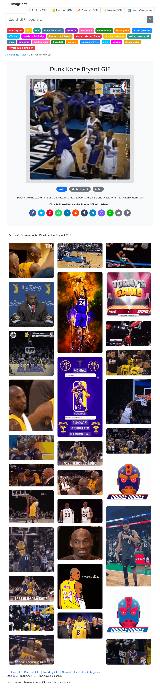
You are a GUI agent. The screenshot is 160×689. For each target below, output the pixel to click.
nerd (105, 41)
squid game (122, 30)
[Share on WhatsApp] (58, 212)
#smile (15, 263)
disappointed (132, 41)
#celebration (115, 308)
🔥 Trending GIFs (88, 10)
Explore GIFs (14, 672)
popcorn (71, 30)
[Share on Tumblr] (84, 212)
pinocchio (24, 41)
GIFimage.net (12, 54)
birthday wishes (142, 30)
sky (37, 30)
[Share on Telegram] (92, 212)
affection (13, 36)
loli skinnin (86, 30)
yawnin (117, 41)
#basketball (17, 371)
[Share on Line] (110, 212)
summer (72, 41)
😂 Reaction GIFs (62, 10)
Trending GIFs (51, 672)
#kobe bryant (80, 189)
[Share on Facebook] (32, 212)
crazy (11, 41)
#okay (63, 556)
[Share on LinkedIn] (67, 212)
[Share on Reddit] (75, 212)
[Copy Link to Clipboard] (127, 212)
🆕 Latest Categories (140, 10)
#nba (98, 189)
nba (28, 30)
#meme (16, 323)
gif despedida (41, 41)
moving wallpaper (114, 36)
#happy (15, 274)
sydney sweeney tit (139, 36)
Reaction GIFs (32, 672)
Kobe (23, 54)
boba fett (58, 41)
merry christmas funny (87, 36)
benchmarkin (104, 30)
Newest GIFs (69, 672)
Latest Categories (89, 672)
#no (13, 427)
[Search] (150, 19)
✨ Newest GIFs (113, 10)
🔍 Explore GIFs (37, 10)
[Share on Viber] (101, 212)
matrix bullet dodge (33, 36)
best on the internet (60, 36)
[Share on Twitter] (41, 212)
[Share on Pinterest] (49, 212)
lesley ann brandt (53, 30)
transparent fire (90, 41)
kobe (62, 189)
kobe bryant (15, 30)
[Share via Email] (118, 212)
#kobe (63, 457)
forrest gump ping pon (21, 47)
